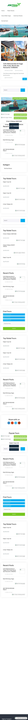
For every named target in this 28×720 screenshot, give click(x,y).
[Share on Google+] (12, 423)
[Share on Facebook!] (8, 423)
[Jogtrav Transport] (14, 5)
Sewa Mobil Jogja (6, 15)
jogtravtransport (8, 77)
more (25, 78)
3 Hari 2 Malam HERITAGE (9, 234)
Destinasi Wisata (18, 15)
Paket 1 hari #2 (7, 182)
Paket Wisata (10, 10)
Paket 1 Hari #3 (7, 193)
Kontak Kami (4, 21)
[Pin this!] (19, 423)
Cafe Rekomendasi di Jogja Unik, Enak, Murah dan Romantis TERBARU (13, 65)
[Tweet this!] (15, 423)
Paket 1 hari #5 (7, 257)
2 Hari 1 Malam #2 (7, 204)
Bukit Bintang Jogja (8, 140)
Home (3, 10)
